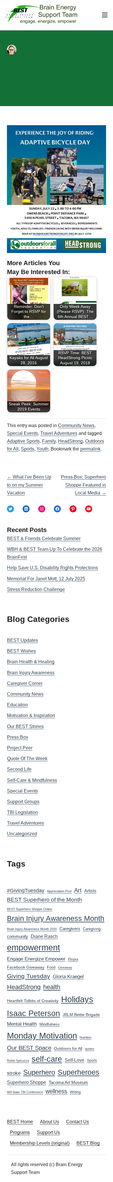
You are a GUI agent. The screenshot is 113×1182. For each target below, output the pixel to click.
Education (17, 704)
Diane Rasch (44, 936)
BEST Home (20, 1121)
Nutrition (85, 1037)
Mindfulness (49, 1024)
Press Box (17, 737)
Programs (20, 1132)
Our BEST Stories (25, 726)
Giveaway (65, 967)
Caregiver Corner (25, 683)
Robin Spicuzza (18, 1060)
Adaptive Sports (23, 441)
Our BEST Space (29, 1048)
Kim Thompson (35, 87)
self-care (47, 1059)
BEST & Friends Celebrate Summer (44, 538)
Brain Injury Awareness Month (55, 918)
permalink (90, 448)
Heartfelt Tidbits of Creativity (33, 1001)
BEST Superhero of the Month (44, 900)
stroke (14, 1073)
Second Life (19, 769)
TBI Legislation (22, 812)
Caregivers (69, 928)
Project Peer (19, 747)
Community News (76, 425)
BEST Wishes (21, 651)
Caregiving (92, 929)
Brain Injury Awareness (30, 672)
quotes (89, 1048)
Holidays (77, 999)
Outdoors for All (68, 1048)
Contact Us (77, 1121)
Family (49, 441)
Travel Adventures (58, 433)
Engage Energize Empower (36, 959)
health (51, 987)
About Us (49, 1121)
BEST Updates (22, 640)
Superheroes (78, 1072)
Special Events (22, 433)
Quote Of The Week (27, 758)
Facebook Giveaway (25, 967)
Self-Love (74, 1060)
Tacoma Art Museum (68, 1082)
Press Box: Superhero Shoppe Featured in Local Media (83, 484)
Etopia (73, 959)
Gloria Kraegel (68, 976)
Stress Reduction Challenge (36, 589)
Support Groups (23, 801)
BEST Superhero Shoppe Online (29, 909)
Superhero (39, 1072)
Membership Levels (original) (40, 1143)
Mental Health (22, 1024)
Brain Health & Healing (30, 661)
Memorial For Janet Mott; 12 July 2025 (46, 578)
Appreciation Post (59, 891)
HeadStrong (70, 441)
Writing (75, 1092)
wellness (56, 1091)
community (17, 936)
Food (51, 967)
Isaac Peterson (33, 1013)
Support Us (48, 1132)
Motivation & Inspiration (31, 715)
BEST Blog (88, 1143)
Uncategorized (22, 833)
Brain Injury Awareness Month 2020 (32, 929)
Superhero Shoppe (26, 1082)
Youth (42, 448)
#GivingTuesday (25, 890)
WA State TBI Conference (25, 1092)
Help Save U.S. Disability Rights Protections (52, 567)
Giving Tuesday (28, 976)
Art (78, 890)
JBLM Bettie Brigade (81, 1015)
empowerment (33, 947)
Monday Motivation (42, 1035)
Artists (90, 891)
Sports (27, 448)
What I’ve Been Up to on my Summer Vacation (29, 484)
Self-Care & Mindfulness (32, 780)
